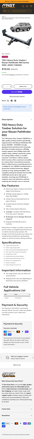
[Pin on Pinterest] (15, 100)
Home (3, 16)
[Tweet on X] (8, 100)
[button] (27, 6)
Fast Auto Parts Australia (12, 434)
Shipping (12, 75)
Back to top (17, 365)
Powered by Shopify (24, 434)
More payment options (17, 96)
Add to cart (22, 86)
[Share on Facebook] (11, 100)
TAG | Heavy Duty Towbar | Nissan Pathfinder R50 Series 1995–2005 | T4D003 (16, 18)
